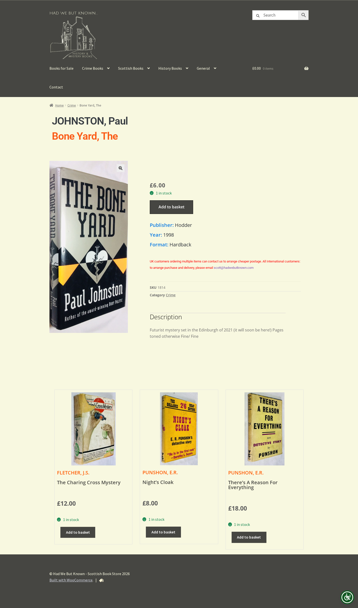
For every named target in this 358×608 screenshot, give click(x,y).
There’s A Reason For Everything (253, 485)
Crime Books (92, 68)
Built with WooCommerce (71, 580)
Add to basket (171, 207)
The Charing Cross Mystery (89, 482)
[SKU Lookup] (101, 580)
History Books (170, 68)
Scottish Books (130, 68)
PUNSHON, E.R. (160, 472)
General (203, 68)
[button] (120, 168)
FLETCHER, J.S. (73, 472)
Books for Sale (61, 68)
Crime (71, 105)
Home (59, 105)
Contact (56, 87)
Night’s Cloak (157, 482)
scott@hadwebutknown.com (234, 268)
